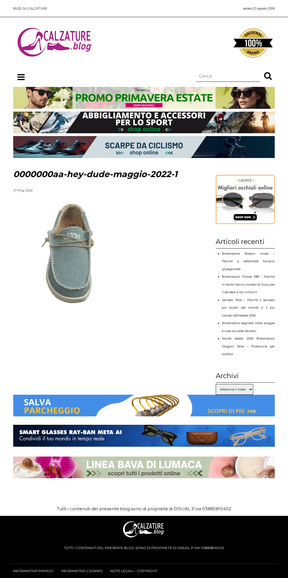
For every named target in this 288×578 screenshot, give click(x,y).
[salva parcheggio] (144, 412)
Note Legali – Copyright (134, 571)
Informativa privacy (33, 571)
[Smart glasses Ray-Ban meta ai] (144, 442)
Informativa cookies (81, 571)
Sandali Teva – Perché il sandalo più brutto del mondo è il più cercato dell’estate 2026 (248, 307)
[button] (268, 76)
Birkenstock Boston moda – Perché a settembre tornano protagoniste (248, 261)
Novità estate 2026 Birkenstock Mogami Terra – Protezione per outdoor (248, 346)
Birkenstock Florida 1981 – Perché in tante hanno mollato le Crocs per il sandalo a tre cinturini (248, 284)
